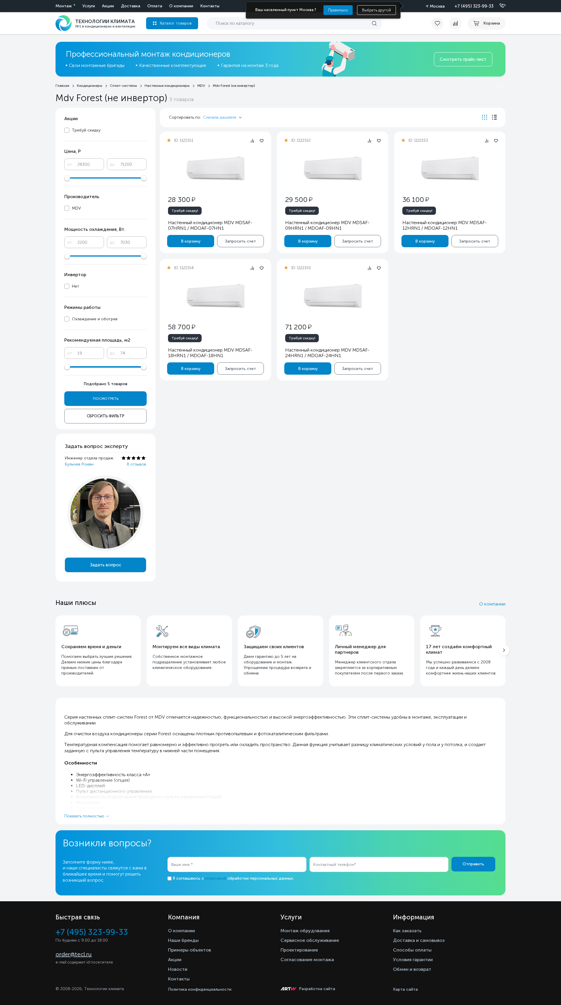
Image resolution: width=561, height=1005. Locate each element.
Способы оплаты (412, 950)
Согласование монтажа (307, 959)
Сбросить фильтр (105, 416)
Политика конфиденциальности (199, 989)
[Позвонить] (499, 6)
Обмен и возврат (412, 969)
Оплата (154, 6)
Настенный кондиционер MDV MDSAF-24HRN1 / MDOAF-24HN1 (327, 352)
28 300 (181, 199)
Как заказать (407, 930)
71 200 (298, 327)
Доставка (130, 6)
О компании (181, 6)
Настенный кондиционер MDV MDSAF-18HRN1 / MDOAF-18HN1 (210, 352)
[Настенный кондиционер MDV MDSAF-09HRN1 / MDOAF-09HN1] (333, 168)
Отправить (473, 864)
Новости (177, 969)
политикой (215, 878)
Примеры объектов (189, 950)
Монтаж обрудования (305, 930)
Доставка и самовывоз (419, 940)
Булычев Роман (79, 464)
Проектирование (299, 950)
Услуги (88, 6)
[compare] (455, 23)
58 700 (181, 327)
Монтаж (64, 6)
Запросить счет (240, 241)
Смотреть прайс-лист (463, 59)
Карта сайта (405, 989)
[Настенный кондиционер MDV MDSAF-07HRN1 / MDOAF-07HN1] (215, 168)
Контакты (209, 6)
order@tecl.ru (74, 954)
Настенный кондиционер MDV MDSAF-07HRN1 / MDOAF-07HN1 (210, 225)
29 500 (298, 199)
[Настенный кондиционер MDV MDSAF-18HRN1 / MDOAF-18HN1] (215, 296)
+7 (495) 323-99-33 (474, 6)
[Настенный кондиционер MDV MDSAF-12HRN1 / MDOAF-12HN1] (450, 168)
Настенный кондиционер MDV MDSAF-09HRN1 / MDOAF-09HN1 (327, 225)
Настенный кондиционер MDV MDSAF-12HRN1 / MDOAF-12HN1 (444, 225)
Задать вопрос (105, 565)
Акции (108, 6)
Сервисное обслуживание (309, 940)
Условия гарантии (413, 959)
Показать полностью (84, 816)
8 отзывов (136, 464)
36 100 (415, 199)
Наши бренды (183, 940)
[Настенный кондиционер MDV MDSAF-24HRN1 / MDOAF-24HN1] (333, 296)
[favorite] (440, 23)
